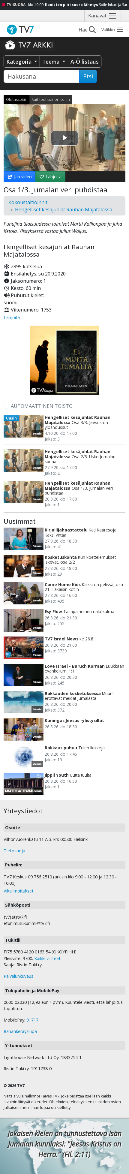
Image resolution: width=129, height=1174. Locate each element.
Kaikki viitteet (47, 958)
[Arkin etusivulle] (29, 44)
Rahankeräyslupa (20, 1031)
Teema (51, 61)
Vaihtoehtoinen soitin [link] (51, 99)
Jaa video (22, 176)
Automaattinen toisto (42, 406)
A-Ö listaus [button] (84, 61)
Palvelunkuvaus (18, 976)
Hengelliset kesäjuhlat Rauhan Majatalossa (63, 209)
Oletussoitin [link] (16, 99)
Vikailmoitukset (19, 891)
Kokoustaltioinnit (27, 202)
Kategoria (19, 61)
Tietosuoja (14, 850)
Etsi (88, 76)
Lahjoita (53, 176)
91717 (32, 1020)
